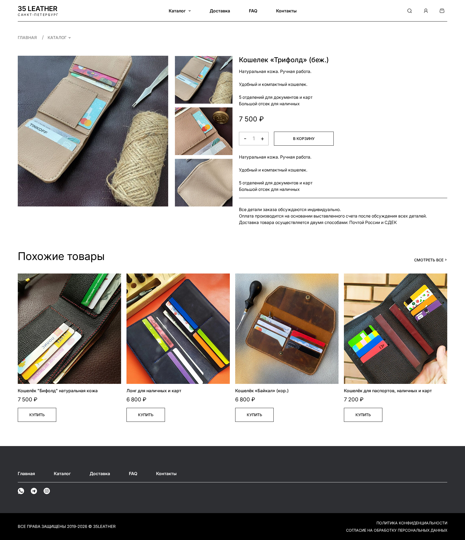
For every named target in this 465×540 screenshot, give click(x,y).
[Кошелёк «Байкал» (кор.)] (287, 328)
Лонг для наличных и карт (153, 390)
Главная (28, 37)
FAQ (253, 10)
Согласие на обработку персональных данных (396, 530)
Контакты (286, 10)
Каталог (57, 37)
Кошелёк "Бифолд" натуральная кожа (58, 390)
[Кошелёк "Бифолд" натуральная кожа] (69, 328)
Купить (37, 414)
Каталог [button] (178, 10)
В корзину (304, 138)
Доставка (220, 10)
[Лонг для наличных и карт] (178, 328)
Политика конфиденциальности (411, 523)
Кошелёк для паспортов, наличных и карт (388, 390)
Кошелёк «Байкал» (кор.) (262, 390)
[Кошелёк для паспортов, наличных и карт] (395, 328)
